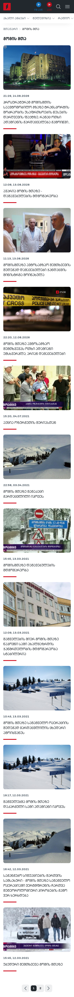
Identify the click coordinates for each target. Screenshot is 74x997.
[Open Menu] (67, 6)
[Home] (7, 6)
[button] (16, 18)
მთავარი (10, 29)
